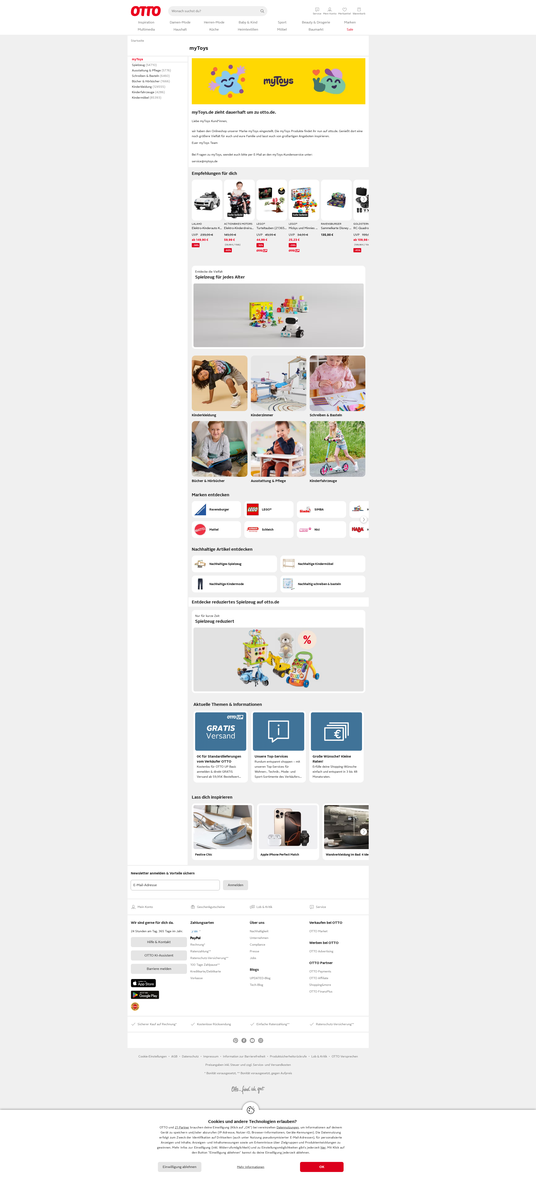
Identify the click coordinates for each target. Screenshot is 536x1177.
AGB (174, 1056)
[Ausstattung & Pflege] (279, 453)
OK (321, 1167)
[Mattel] (216, 529)
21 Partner (182, 1127)
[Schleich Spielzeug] (269, 529)
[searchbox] (212, 11)
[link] (135, 1006)
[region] (268, 1143)
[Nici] (321, 529)
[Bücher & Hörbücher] (219, 453)
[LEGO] (269, 509)
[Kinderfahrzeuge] (337, 453)
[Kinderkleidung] (219, 388)
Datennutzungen (288, 1127)
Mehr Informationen (250, 1167)
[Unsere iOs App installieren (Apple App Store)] (143, 983)
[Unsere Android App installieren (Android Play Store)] (145, 995)
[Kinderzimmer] (279, 388)
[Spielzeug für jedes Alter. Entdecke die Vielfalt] (278, 307)
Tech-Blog (256, 984)
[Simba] (321, 509)
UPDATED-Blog (260, 978)
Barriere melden (159, 969)
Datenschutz (190, 1056)
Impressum (210, 1056)
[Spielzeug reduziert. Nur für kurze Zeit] (278, 651)
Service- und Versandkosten (272, 1064)
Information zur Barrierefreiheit (244, 1056)
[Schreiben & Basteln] (337, 388)
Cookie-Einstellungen (152, 1056)
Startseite (137, 40)
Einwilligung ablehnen (179, 1167)
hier (323, 1147)
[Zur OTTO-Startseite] (146, 11)
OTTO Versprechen (345, 1056)
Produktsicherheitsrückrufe (288, 1056)
